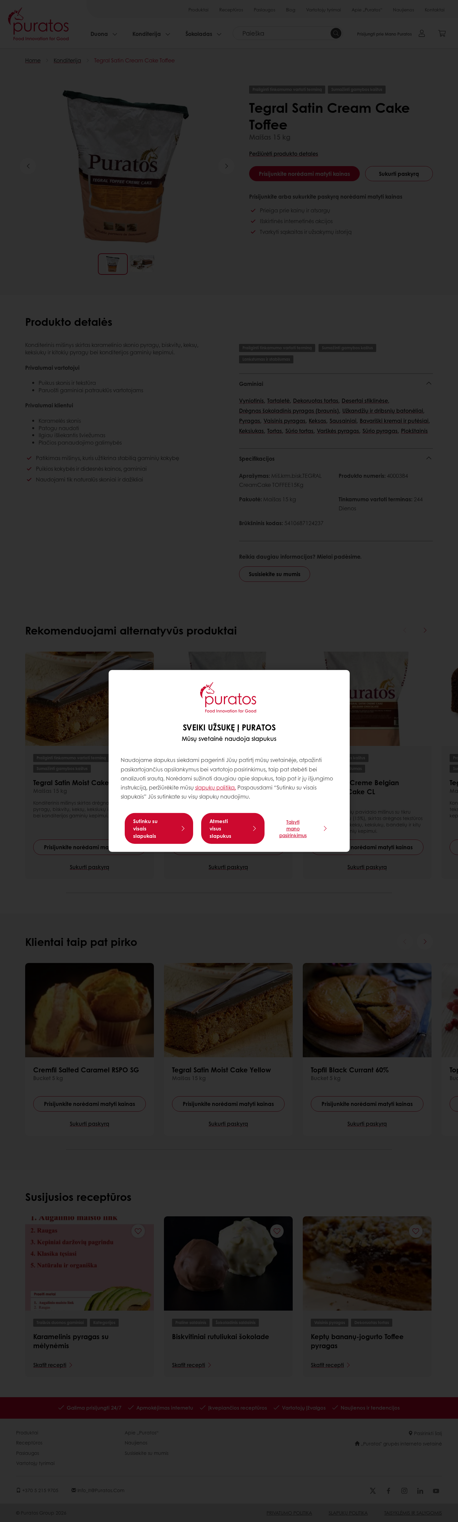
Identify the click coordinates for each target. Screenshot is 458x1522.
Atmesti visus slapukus (220, 828)
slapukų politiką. (215, 787)
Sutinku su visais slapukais (145, 828)
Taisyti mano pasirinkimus (293, 828)
